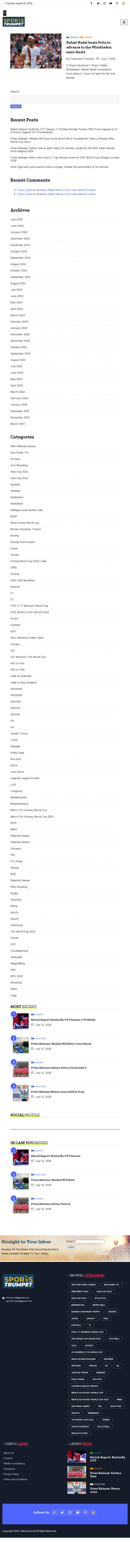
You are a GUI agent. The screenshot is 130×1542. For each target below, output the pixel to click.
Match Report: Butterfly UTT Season (56, 1156)
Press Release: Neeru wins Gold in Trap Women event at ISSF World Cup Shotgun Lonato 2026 (64, 159)
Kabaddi (15, 746)
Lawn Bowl (17, 771)
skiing (13, 905)
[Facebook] (54, 1512)
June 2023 (16, 296)
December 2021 (19, 411)
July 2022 (16, 366)
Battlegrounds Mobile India (26, 510)
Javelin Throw (19, 733)
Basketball (16, 503)
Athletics (15, 490)
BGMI (13, 516)
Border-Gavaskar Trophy (25, 529)
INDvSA (15, 708)
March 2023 (17, 315)
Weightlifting (17, 963)
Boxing (14, 535)
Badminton (16, 497)
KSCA (14, 765)
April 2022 (16, 385)
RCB (13, 874)
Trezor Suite (24, 189)
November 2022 (20, 340)
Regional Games (20, 880)
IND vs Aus (17, 663)
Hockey (15, 644)
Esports (15, 586)
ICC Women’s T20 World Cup (28, 656)
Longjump (16, 791)
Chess (14, 548)
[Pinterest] (85, 1512)
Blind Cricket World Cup (24, 522)
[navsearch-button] (4, 13)
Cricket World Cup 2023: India (28, 561)
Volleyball (16, 957)
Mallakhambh (18, 797)
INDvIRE (15, 701)
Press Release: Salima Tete (105, 1474)
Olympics (15, 848)
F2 (11, 599)
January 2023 (18, 328)
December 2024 (20, 238)
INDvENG (16, 695)
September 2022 (20, 353)
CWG (13, 567)
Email (71, 1241)
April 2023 (16, 308)
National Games (19, 835)
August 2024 (18, 264)
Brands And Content (22, 542)
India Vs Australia (20, 676)
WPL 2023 (16, 976)
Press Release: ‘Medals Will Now (53, 1180)
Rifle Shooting (18, 886)
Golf (13, 631)
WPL (13, 969)
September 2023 (20, 277)
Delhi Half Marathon (22, 580)
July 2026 (16, 219)
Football (15, 625)
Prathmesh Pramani (82, 58)
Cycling (14, 573)
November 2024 (20, 245)
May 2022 (16, 379)
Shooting (15, 899)
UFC (13, 944)
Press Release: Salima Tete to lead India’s (59, 1067)
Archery (15, 459)
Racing (14, 867)
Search (14, 91)
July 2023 (16, 289)
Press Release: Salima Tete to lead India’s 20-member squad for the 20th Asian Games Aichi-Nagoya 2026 (62, 150)
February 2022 (19, 398)
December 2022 (20, 334)
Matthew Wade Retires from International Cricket (66, 189)
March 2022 (17, 391)
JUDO (14, 739)
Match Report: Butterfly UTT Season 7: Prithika (63, 1019)
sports (14, 912)
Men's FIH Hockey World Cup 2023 (32, 816)
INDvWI (15, 714)
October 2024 (18, 251)
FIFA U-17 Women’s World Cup (29, 605)
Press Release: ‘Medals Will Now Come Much (61, 1043)
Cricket (14, 554)
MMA (13, 829)
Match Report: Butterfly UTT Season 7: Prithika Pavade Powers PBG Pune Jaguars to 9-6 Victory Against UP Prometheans (64, 131)
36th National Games (23, 446)
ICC (12, 650)
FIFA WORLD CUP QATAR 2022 (29, 612)
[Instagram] (70, 1512)
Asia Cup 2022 (19, 471)
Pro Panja (16, 861)
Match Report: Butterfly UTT (107, 1458)
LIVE (13, 784)
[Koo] (93, 1512)
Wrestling (16, 982)
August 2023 (18, 283)
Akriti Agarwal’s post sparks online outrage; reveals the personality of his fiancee (59, 166)
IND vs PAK (17, 669)
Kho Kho (15, 759)
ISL (12, 727)
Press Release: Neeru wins (105, 1490)
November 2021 (20, 417)
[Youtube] (78, 1512)
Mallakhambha (19, 803)
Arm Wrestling (19, 465)
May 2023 (16, 302)
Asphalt (15, 484)
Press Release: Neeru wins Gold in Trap (57, 1091)
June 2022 (16, 372)
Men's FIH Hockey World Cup (28, 810)
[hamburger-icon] (124, 22)
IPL (12, 720)
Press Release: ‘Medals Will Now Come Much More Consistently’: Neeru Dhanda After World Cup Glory (62, 140)
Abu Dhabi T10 (19, 452)
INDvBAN (16, 688)
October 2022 (18, 347)
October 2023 (18, 270)
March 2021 (17, 423)
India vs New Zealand (23, 682)
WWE (13, 989)
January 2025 (18, 232)
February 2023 (19, 321)
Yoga (13, 995)
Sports (14, 918)
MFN (13, 823)
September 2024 (20, 257)
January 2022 (18, 404)
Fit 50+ (14, 618)
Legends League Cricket (24, 778)
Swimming (16, 925)
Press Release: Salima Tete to (50, 1204)
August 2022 (18, 360)
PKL (12, 854)
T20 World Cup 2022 (23, 931)
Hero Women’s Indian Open (27, 637)
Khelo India (17, 752)
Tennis (14, 937)
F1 (11, 593)
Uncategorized (19, 950)
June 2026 (16, 225)
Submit (71, 1247)
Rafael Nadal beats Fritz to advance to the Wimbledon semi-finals (89, 47)
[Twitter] (62, 1512)
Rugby (14, 893)
